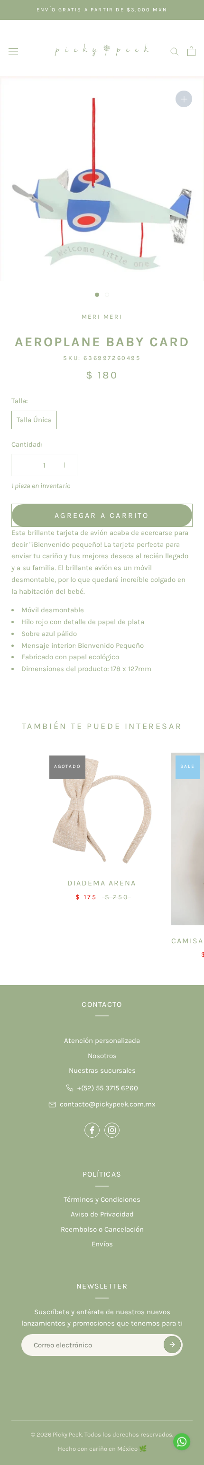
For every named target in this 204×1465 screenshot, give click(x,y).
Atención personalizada (102, 1040)
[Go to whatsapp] (181, 1441)
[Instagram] (112, 1130)
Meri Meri (102, 316)
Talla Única (34, 419)
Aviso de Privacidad (102, 1214)
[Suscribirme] (172, 1344)
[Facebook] (92, 1130)
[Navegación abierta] (13, 51)
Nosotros (102, 1055)
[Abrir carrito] (191, 51)
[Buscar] (174, 51)
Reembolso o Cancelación (102, 1229)
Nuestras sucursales (102, 1070)
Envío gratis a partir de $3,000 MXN (102, 10)
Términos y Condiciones (102, 1199)
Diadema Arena (101, 882)
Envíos (102, 1244)
